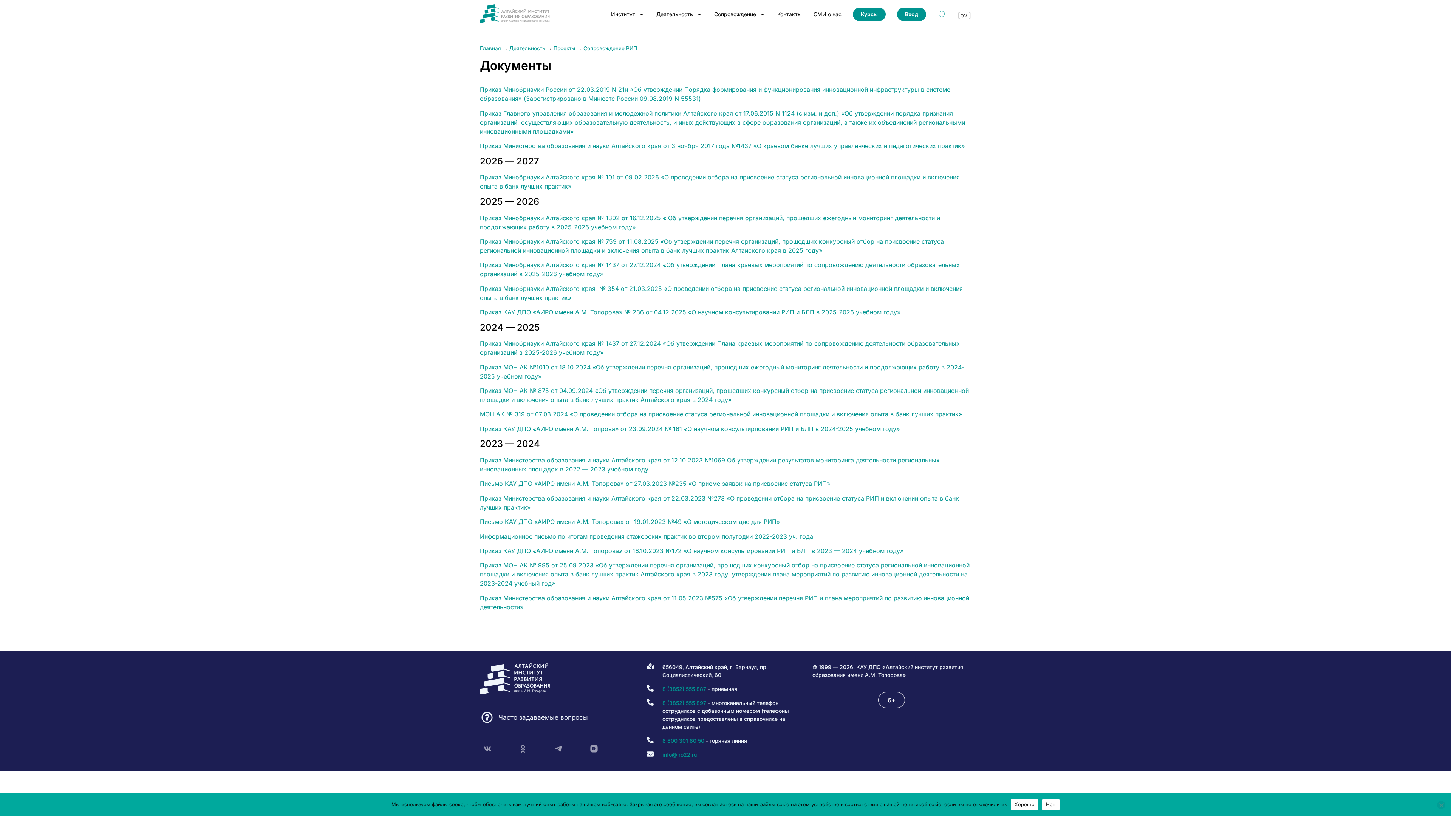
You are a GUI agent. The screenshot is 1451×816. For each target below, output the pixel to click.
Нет (1051, 804)
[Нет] (1441, 805)
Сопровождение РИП (610, 48)
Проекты (564, 48)
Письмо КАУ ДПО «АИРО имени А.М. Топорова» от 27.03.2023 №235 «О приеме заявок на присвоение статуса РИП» (655, 483)
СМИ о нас (828, 14)
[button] (891, 700)
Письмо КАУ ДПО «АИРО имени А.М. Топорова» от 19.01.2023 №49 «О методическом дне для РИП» (630, 521)
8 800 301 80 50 (683, 740)
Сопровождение (735, 14)
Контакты (789, 14)
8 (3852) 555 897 (684, 703)
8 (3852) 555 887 (684, 689)
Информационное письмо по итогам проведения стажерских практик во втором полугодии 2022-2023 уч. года (646, 536)
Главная (490, 48)
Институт (623, 14)
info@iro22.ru (679, 754)
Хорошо (1025, 804)
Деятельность (674, 14)
